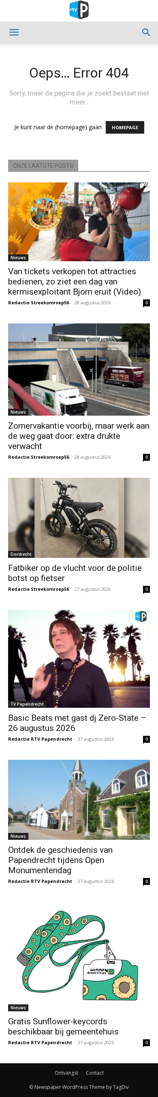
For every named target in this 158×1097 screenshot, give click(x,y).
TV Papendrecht (27, 704)
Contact (95, 1072)
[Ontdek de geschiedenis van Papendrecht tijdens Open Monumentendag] (79, 800)
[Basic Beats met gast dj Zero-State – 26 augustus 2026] (79, 659)
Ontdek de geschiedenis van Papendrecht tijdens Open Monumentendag (60, 860)
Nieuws (18, 257)
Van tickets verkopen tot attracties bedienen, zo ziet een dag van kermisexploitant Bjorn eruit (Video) (74, 282)
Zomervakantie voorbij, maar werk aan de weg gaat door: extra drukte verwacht (78, 436)
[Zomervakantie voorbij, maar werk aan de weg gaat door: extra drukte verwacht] (79, 369)
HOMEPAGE (125, 127)
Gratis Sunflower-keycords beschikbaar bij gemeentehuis (63, 1026)
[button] (14, 32)
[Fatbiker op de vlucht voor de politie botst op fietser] (79, 518)
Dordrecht (21, 554)
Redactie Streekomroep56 (38, 302)
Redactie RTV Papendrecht (40, 739)
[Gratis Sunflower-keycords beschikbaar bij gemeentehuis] (79, 956)
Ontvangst (66, 1072)
